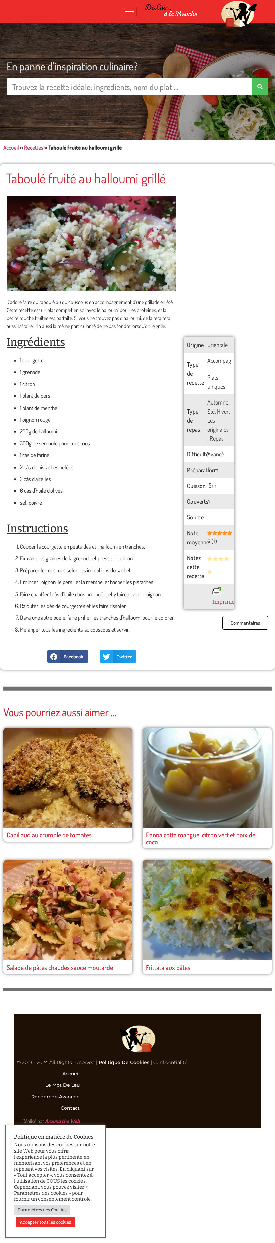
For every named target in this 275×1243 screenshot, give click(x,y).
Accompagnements (229, 360)
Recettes (33, 147)
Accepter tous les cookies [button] (45, 1222)
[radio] (209, 559)
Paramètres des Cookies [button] (42, 1210)
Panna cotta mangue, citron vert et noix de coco (200, 838)
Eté (211, 411)
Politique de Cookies (124, 1062)
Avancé (215, 454)
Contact (70, 1108)
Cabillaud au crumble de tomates (49, 834)
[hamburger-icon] (129, 11)
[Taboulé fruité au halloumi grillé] (91, 243)
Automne (217, 402)
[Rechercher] (260, 86)
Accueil (11, 147)
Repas (217, 438)
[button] (67, 656)
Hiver (223, 411)
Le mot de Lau (62, 1085)
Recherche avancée (55, 1097)
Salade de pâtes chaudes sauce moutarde (60, 967)
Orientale (217, 344)
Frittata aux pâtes (168, 967)
